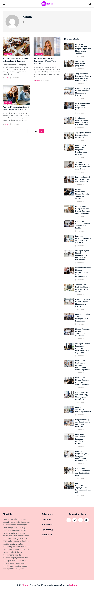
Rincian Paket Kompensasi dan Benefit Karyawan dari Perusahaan (82, 210)
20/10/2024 (15, 124)
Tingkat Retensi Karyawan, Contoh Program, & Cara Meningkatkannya (83, 77)
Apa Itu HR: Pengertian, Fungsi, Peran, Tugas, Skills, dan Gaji (16, 108)
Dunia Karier (47, 524)
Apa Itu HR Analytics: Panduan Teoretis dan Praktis (83, 224)
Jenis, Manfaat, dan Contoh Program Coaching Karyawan (81, 439)
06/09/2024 (80, 56)
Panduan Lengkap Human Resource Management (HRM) (82, 92)
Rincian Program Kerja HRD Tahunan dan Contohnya (82, 332)
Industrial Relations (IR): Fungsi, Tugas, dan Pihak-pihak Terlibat (83, 49)
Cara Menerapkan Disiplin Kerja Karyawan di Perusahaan (82, 106)
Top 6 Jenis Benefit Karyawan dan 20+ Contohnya (83, 135)
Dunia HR (47, 519)
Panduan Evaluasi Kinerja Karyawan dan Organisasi (82, 179)
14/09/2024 (80, 339)
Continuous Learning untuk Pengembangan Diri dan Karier (81, 121)
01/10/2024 (15, 78)
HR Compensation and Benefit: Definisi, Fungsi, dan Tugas (16, 60)
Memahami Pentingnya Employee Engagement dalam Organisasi (82, 365)
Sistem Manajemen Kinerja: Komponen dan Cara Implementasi (83, 272)
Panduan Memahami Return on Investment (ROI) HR (83, 239)
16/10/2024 (45, 80)
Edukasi (8, 54)
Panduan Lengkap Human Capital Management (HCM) (82, 303)
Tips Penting (47, 530)
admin (7, 78)
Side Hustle (47, 535)
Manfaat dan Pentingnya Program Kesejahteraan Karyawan (81, 150)
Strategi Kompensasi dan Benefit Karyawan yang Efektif (82, 165)
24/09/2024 (80, 356)
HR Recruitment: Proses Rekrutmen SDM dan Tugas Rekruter (45, 61)
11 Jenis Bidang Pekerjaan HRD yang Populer (81, 63)
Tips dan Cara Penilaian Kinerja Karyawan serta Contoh (82, 288)
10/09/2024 (80, 231)
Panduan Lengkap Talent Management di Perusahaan (82, 317)
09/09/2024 (80, 113)
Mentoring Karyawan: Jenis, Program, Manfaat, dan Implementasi (82, 456)
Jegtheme (73, 585)
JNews (25, 585)
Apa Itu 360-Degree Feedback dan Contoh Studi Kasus (82, 472)
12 (36, 131)
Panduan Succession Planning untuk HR (83, 409)
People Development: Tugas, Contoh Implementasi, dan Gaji (83, 488)
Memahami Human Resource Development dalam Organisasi (82, 381)
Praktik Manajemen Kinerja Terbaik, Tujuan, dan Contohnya (82, 194)
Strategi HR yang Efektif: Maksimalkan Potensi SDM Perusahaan (82, 255)
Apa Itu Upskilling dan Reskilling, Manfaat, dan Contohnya (82, 396)
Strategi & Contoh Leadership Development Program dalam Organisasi (82, 348)
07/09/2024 (80, 83)
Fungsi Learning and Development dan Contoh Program (82, 423)
